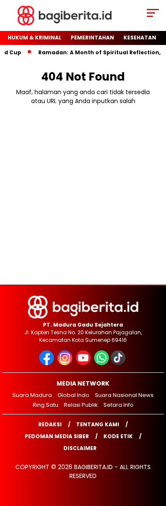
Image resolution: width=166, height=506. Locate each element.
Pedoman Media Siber (57, 436)
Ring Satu (45, 405)
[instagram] (65, 363)
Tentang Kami (97, 424)
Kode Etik (118, 436)
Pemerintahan (92, 37)
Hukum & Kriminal (34, 37)
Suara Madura (32, 395)
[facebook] (47, 363)
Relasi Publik (81, 405)
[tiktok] (119, 363)
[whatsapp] (101, 363)
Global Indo (73, 395)
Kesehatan (139, 37)
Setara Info (118, 405)
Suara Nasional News (124, 395)
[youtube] (84, 363)
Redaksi (50, 424)
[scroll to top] (154, 457)
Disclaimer (80, 448)
